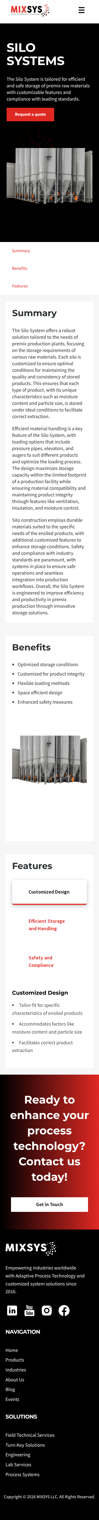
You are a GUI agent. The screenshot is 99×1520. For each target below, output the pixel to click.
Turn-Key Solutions (25, 1445)
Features (20, 286)
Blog (10, 1389)
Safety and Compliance (41, 961)
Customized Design (49, 892)
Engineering (18, 1454)
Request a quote (30, 114)
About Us (15, 1379)
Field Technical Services (30, 1435)
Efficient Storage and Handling (47, 925)
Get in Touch (49, 1204)
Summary (21, 251)
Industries (16, 1369)
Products (15, 1360)
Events (12, 1399)
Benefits (19, 268)
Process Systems (23, 1474)
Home (12, 1350)
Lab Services (18, 1464)
